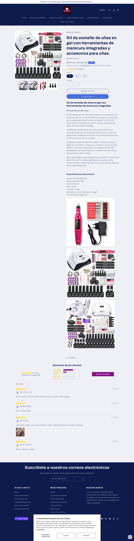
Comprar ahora (87, 96)
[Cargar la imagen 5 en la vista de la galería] (42, 85)
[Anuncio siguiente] (119, 2)
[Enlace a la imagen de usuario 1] (20, 432)
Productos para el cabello (58, 502)
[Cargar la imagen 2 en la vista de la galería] (33, 85)
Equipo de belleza (56, 505)
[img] (20, 389)
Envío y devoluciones (21, 499)
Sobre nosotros (55, 508)
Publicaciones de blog (21, 495)
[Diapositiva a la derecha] (60, 85)
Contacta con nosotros (57, 512)
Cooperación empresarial (22, 502)
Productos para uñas (57, 499)
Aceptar (66, 535)
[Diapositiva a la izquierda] (16, 85)
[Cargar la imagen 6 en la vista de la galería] (52, 85)
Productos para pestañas (58, 495)
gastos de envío (85, 65)
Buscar (16, 492)
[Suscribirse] (82, 479)
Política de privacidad (21, 505)
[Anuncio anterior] (15, 2)
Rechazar (86, 535)
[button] (38, 18)
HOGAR (52, 492)
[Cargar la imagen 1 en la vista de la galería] (23, 85)
